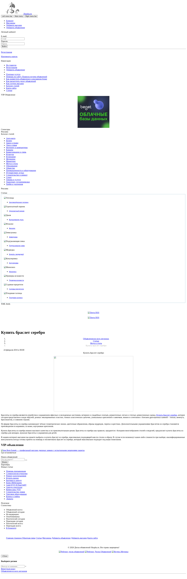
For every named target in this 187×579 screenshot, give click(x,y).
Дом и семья (11, 145)
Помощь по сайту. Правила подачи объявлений (26, 77)
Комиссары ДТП (13, 490)
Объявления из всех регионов (14, 571)
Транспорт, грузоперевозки (18, 182)
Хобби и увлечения (14, 184)
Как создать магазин (15, 83)
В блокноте (11, 528)
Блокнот (9, 21)
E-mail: (4, 36)
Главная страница (14, 538)
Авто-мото (10, 138)
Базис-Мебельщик (14, 483)
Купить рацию (12, 478)
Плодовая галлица (16, 298)
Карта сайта (11, 88)
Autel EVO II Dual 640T (16, 485)
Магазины (10, 23)
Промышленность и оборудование (21, 170)
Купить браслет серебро (166, 415)
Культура (10, 154)
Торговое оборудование (16, 494)
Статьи (9, 90)
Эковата (9, 499)
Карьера (9, 150)
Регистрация (6, 52)
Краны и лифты (13, 496)
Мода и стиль (12, 163)
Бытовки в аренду (14, 480)
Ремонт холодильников (16, 476)
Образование (11, 166)
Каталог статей (12, 86)
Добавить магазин (14, 25)
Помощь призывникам (16, 471)
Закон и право (12, 143)
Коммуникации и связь (16, 152)
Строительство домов (15, 492)
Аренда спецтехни (14, 487)
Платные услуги (13, 74)
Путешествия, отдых (15, 173)
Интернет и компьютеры (17, 147)
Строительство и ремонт (16, 175)
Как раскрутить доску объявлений (21, 81)
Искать (4, 462)
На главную (11, 65)
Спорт (9, 177)
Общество (10, 168)
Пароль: (4, 41)
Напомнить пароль (9, 56)
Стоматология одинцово (16, 473)
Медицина (10, 159)
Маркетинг (11, 161)
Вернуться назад (8, 569)
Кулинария (11, 157)
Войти (4, 46)
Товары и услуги (13, 180)
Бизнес (9, 141)
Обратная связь (28, 538)
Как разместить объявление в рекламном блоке (26, 79)
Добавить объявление (15, 28)
